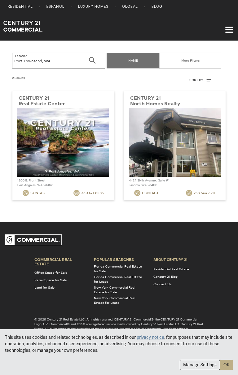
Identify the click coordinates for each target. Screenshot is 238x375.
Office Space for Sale (50, 272)
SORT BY (196, 80)
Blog (157, 7)
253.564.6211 (204, 192)
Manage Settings (200, 365)
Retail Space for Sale (50, 280)
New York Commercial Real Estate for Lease (114, 300)
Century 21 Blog (165, 276)
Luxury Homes (93, 7)
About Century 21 (170, 259)
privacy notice (150, 337)
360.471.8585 (92, 192)
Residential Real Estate (171, 269)
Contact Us (162, 284)
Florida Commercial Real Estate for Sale (118, 268)
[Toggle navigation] (229, 26)
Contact (38, 192)
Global (130, 7)
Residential (20, 7)
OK (226, 365)
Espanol (55, 7)
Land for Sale (44, 287)
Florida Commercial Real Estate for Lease (118, 279)
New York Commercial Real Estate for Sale (114, 289)
